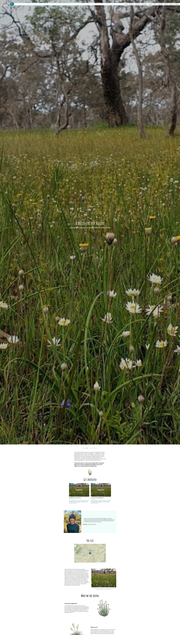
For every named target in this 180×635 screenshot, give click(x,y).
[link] (83, 448)
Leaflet (99, 562)
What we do (137, 4)
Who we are (131, 4)
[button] (90, 553)
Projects (86, 448)
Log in (177, 4)
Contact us (166, 4)
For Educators (160, 4)
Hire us (155, 4)
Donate (126, 4)
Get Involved (144, 4)
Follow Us (150, 4)
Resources (171, 4)
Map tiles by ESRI (103, 562)
